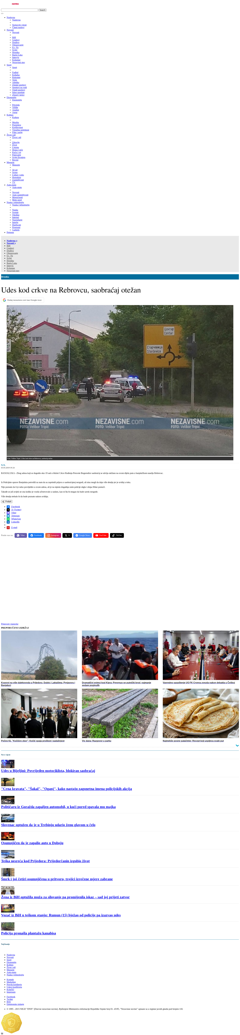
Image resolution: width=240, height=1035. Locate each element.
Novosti (10, 30)
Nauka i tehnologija (15, 202)
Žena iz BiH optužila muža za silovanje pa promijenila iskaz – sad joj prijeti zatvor (65, 897)
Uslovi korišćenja (14, 987)
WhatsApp (16, 519)
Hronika (10, 261)
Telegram (15, 516)
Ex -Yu (10, 256)
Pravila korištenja (14, 984)
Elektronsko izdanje (15, 1004)
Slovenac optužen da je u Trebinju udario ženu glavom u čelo (48, 825)
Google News (84, 535)
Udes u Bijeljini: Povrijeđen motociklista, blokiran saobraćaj (48, 771)
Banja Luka (12, 263)
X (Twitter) (16, 509)
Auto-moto (11, 185)
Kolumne (11, 268)
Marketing (11, 982)
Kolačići (10, 989)
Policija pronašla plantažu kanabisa (28, 933)
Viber (13, 513)
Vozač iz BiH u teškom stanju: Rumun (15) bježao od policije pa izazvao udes (61, 915)
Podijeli (8, 501)
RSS (9, 1002)
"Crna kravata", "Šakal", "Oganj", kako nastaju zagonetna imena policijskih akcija (66, 789)
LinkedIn (15, 522)
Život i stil (11, 135)
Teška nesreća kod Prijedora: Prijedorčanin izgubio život (45, 861)
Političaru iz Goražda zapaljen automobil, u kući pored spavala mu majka (58, 807)
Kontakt (10, 979)
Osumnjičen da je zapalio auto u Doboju (32, 843)
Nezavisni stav (13, 271)
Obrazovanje (12, 253)
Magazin (10, 162)
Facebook (15, 506)
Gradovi (10, 248)
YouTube (102, 535)
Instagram (55, 535)
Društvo (10, 251)
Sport (9, 65)
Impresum (11, 992)
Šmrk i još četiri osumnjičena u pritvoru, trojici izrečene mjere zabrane (57, 879)
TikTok (119, 535)
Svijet (9, 258)
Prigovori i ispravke (9, 624)
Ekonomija (11, 97)
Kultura (10, 115)
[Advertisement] (84, 561)
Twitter (10, 999)
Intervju (10, 266)
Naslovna (11, 17)
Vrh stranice (9, 950)
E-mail (14, 527)
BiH (8, 246)
